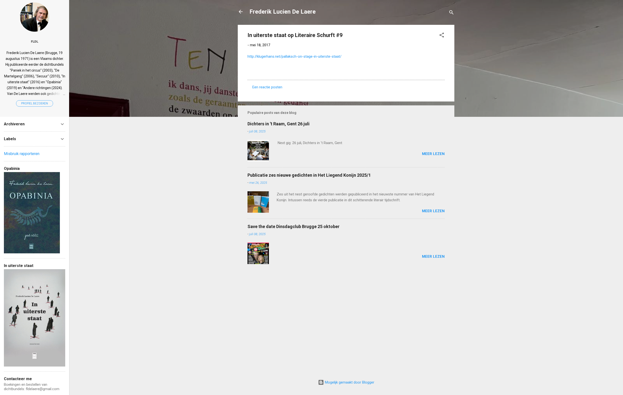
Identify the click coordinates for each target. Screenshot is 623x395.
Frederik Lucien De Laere (282, 11)
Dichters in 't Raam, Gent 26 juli (278, 123)
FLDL (34, 41)
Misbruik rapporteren (21, 153)
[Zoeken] (451, 13)
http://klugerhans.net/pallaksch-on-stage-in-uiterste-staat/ (294, 56)
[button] (442, 36)
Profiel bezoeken (34, 103)
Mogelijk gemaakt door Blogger (349, 382)
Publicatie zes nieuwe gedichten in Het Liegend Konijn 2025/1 (309, 175)
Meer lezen (433, 154)
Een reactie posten (267, 87)
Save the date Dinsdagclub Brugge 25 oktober (293, 226)
